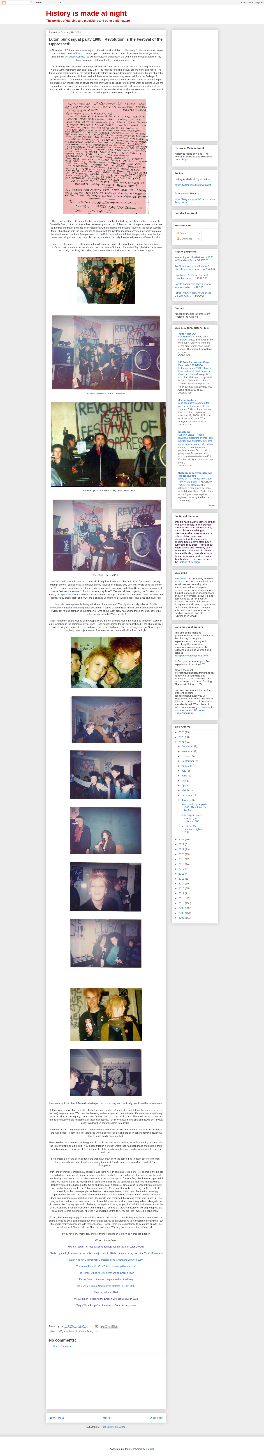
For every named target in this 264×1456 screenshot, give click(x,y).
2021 (182, 849)
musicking (180, 578)
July (184, 770)
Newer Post (56, 1417)
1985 (59, 1331)
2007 (182, 917)
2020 (182, 854)
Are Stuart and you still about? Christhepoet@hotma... (192, 268)
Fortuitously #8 (186, 336)
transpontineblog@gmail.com (191, 655)
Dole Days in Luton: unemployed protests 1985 (192, 818)
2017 (182, 868)
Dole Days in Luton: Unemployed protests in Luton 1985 (106, 1286)
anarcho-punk (71, 1331)
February (187, 795)
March (185, 790)
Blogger (150, 1449)
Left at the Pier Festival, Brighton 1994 (192, 829)
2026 (182, 732)
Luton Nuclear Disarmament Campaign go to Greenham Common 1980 (106, 1259)
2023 (182, 839)
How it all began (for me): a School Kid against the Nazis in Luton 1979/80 (106, 1246)
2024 (182, 742)
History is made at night (86, 13)
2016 (182, 873)
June (185, 775)
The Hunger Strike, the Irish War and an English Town (106, 1273)
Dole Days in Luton (113, 234)
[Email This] (102, 1326)
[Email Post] (96, 1326)
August (186, 765)
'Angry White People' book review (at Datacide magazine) (106, 1305)
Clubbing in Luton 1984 (106, 1292)
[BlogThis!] (106, 1326)
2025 (182, 737)
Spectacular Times (70, 594)
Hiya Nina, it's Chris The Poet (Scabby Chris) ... (191, 276)
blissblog (184, 431)
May (184, 780)
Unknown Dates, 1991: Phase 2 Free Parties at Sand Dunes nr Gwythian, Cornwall (194, 371)
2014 (182, 883)
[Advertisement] (106, 1381)
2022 (182, 844)
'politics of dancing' (189, 561)
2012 (182, 893)
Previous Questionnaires (190, 711)
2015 (182, 878)
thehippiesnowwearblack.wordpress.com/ (195, 474)
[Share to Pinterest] (116, 1326)
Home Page (181, 159)
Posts (182, 233)
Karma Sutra (85, 1331)
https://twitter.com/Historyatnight (193, 184)
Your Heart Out (187, 333)
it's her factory (187, 400)
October (186, 756)
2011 (182, 898)
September (188, 760)
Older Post (156, 1417)
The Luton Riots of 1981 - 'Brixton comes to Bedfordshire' (106, 1266)
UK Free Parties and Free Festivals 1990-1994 (193, 364)
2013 (182, 888)
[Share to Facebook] (113, 1326)
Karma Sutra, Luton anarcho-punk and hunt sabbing (106, 1279)
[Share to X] (109, 1326)
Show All (211, 505)
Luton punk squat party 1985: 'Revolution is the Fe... (194, 807)
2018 (182, 864)
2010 (182, 903)
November (188, 751)
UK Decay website (74, 56)
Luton (96, 1331)
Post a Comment (62, 1346)
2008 (182, 913)
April (184, 785)
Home (107, 1417)
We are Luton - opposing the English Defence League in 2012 (106, 1298)
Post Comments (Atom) (113, 1427)
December (188, 746)
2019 (182, 859)
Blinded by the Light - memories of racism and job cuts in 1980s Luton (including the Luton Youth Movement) (106, 1253)
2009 (182, 907)
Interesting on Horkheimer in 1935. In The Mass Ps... (194, 259)
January (186, 800)
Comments (185, 238)
